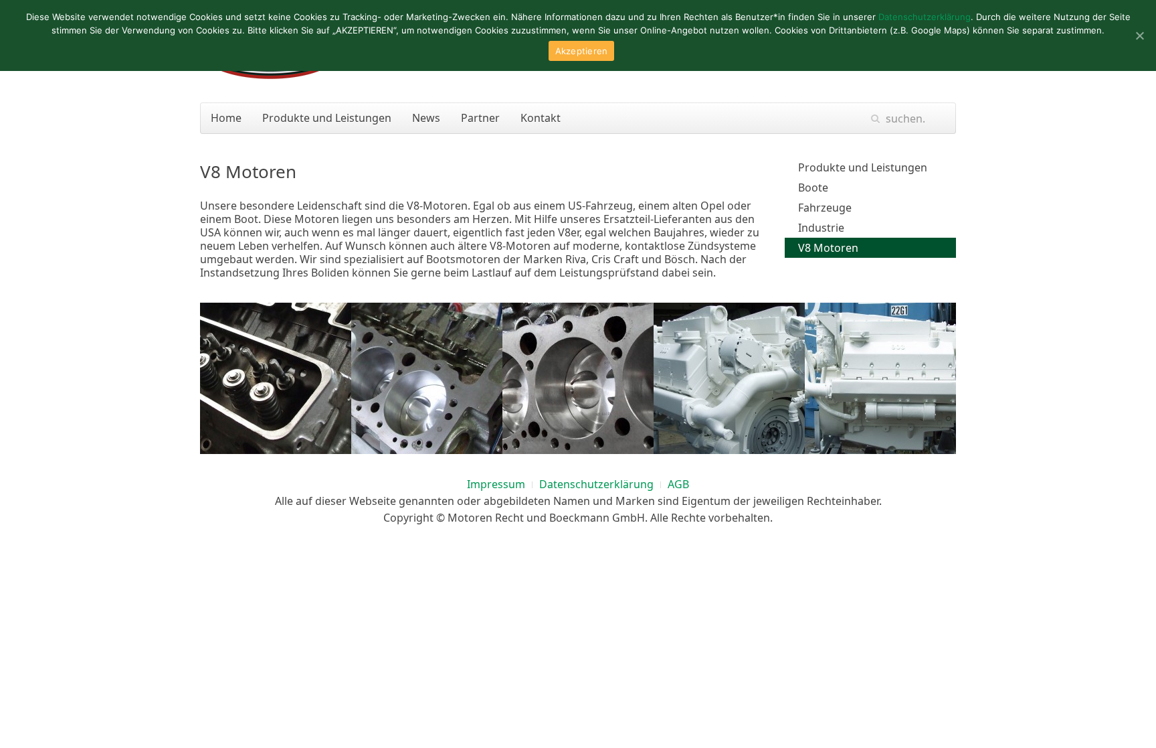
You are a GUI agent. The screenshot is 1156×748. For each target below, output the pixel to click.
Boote (813, 187)
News (426, 117)
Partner (480, 117)
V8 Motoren (828, 247)
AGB (678, 484)
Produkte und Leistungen (326, 117)
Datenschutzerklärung (596, 484)
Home (226, 117)
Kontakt (540, 117)
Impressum (496, 484)
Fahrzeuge (825, 207)
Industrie (821, 227)
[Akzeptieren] (1139, 35)
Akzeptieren (581, 51)
